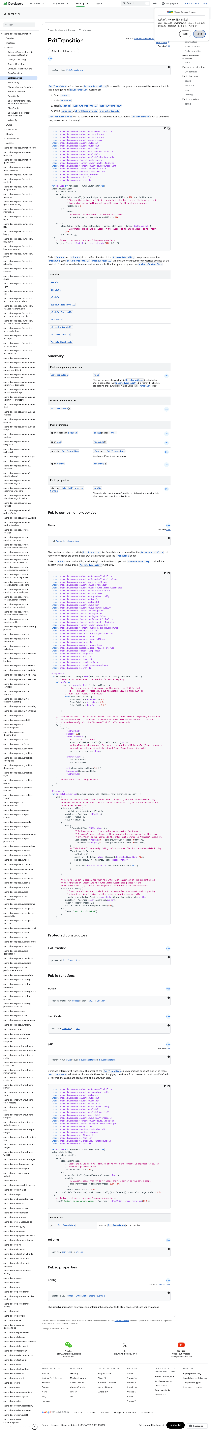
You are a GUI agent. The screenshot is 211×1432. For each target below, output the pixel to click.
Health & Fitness (77, 1382)
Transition (144, 385)
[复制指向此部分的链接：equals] (59, 988)
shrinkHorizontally (86, 111)
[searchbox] (19, 24)
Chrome (91, 1412)
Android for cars (105, 1387)
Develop (80, 3)
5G (71, 1396)
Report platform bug (192, 1373)
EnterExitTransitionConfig (90, 1295)
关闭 (185, 34)
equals (97, 432)
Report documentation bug (195, 1378)
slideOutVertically (111, 105)
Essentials (35, 3)
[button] (18, 34)
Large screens (104, 1373)
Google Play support (192, 1382)
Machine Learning (78, 1378)
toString (99, 463)
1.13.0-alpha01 (164, 1284)
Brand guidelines (69, 1425)
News (44, 1391)
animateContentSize (150, 264)
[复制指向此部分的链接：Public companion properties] (100, 513)
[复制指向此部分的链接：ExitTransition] (69, 948)
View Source (161, 42)
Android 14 (132, 1387)
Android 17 (132, 1373)
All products (147, 1412)
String (61, 463)
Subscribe (175, 1425)
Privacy (73, 1391)
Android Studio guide (164, 1376)
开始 (199, 34)
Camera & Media (78, 1387)
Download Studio (162, 1390)
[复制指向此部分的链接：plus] (56, 1044)
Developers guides (163, 1381)
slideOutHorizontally (84, 105)
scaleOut (66, 100)
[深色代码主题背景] (168, 67)
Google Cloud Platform (125, 1412)
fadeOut (64, 95)
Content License (122, 1320)
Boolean (72, 432)
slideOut (65, 105)
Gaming (74, 1373)
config (97, 488)
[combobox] (135, 3)
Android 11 (131, 1401)
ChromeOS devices (107, 1382)
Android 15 (132, 1382)
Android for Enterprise (52, 1378)
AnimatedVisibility (95, 86)
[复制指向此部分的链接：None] (58, 525)
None (96, 375)
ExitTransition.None (60, 116)
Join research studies (192, 1387)
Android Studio (191, 3)
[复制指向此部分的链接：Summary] (66, 356)
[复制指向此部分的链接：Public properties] (81, 1267)
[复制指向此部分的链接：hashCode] (64, 1016)
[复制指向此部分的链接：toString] (62, 1240)
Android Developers (56, 30)
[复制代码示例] (168, 128)
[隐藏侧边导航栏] (34, 1427)
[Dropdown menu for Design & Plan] (69, 3)
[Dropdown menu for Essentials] (44, 3)
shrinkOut (66, 111)
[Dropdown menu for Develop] (88, 3)
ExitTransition (74, 70)
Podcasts (46, 1401)
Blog (44, 1396)
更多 (98, 3)
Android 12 (132, 1396)
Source (45, 1387)
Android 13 (131, 1391)
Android (46, 1373)
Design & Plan (58, 3)
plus (96, 451)
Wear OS (102, 1378)
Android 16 (132, 1378)
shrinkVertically (109, 111)
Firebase (105, 1412)
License (55, 1425)
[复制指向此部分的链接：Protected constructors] (91, 935)
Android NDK (161, 1394)
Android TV (103, 1391)
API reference (12, 14)
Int (59, 442)
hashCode (99, 442)
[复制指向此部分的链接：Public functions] (78, 976)
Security (46, 1382)
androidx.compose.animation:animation (152, 38)
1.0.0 (168, 46)
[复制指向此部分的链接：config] (59, 1280)
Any (112, 432)
